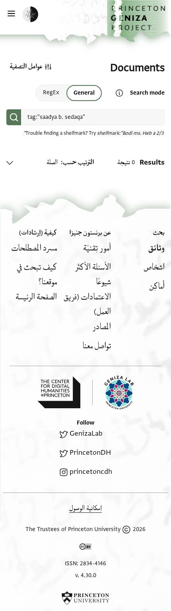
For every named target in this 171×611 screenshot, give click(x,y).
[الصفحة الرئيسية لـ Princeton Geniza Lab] (113, 392)
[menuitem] (156, 248)
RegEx (51, 92)
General (84, 93)
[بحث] (13, 117)
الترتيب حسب (78, 162)
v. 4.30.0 (85, 575)
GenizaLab (86, 433)
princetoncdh (91, 471)
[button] (139, 21)
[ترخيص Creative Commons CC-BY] (85, 548)
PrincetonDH (90, 452)
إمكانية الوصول (85, 508)
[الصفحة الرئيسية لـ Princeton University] (85, 598)
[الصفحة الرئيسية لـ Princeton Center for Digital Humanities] (58, 392)
